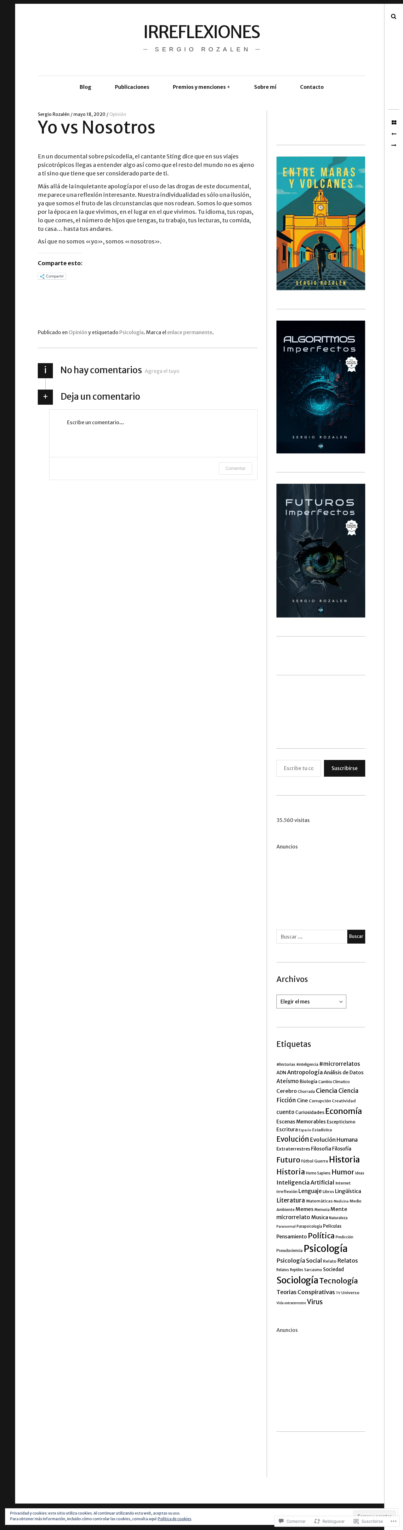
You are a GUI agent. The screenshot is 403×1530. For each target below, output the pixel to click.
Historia (344, 1159)
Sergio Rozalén (54, 114)
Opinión (117, 114)
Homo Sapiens (318, 1173)
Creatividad (344, 1101)
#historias (285, 1064)
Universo (350, 1292)
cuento (285, 1112)
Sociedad (333, 1269)
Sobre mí (265, 87)
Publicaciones (132, 87)
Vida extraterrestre (291, 1303)
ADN (281, 1073)
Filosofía (341, 1149)
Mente (339, 1209)
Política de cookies (174, 1518)
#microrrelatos (339, 1063)
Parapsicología (309, 1226)
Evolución (292, 1139)
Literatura (290, 1200)
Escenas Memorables (301, 1122)
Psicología (131, 332)
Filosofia (321, 1148)
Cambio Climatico (334, 1081)
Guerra (321, 1161)
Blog (85, 87)
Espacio (305, 1130)
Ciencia (327, 1090)
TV (338, 1293)
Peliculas (332, 1226)
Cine (302, 1100)
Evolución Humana (334, 1139)
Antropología (305, 1072)
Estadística (322, 1130)
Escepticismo (341, 1122)
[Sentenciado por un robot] (393, 134)
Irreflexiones (201, 32)
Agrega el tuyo (162, 371)
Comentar (235, 468)
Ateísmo (287, 1081)
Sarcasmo (313, 1269)
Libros (328, 1191)
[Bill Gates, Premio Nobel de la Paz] (393, 145)
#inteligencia (307, 1064)
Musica (319, 1217)
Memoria (322, 1209)
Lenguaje (310, 1191)
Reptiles (296, 1270)
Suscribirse (345, 768)
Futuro (288, 1159)
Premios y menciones (199, 87)
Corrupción (320, 1101)
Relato (329, 1261)
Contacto (312, 87)
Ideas (359, 1173)
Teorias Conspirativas (305, 1292)
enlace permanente (189, 332)
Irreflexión (287, 1191)
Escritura (287, 1130)
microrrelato (293, 1217)
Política (321, 1235)
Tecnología (338, 1280)
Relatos (347, 1260)
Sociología (297, 1280)
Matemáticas (319, 1201)
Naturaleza (338, 1218)
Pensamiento (291, 1236)
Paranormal (286, 1227)
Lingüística (348, 1191)
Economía (343, 1111)
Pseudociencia (289, 1250)
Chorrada (306, 1091)
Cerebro (286, 1091)
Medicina (341, 1201)
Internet (343, 1183)
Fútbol (307, 1161)
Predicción (344, 1237)
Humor (343, 1172)
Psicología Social (299, 1260)
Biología (308, 1081)
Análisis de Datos (344, 1072)
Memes (305, 1209)
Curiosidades (309, 1112)
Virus (315, 1302)
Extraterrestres (293, 1149)
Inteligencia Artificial (305, 1182)
